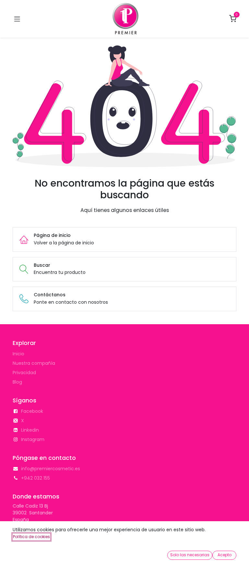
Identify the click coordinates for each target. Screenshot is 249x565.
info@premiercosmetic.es (50, 468)
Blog (17, 382)
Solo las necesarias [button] (189, 555)
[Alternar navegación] (17, 19)
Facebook (32, 411)
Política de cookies (31, 536)
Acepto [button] (224, 555)
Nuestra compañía (34, 363)
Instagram (32, 439)
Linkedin (30, 430)
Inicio (18, 353)
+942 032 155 (35, 478)
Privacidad (24, 372)
